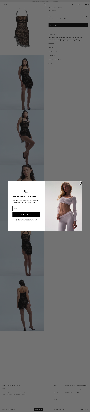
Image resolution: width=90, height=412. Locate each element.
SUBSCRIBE (26, 214)
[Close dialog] (80, 183)
